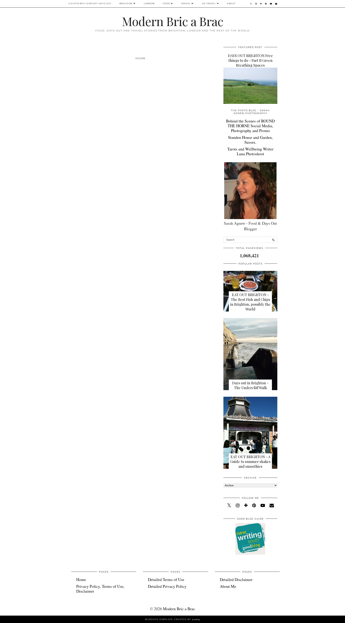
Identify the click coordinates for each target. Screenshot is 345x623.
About (231, 3)
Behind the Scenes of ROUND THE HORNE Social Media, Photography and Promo (250, 125)
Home (141, 58)
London (149, 3)
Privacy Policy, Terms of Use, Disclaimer (100, 589)
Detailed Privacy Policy (167, 586)
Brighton (126, 3)
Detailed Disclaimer (236, 579)
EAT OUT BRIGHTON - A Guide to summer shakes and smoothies (250, 461)
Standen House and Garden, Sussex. (250, 140)
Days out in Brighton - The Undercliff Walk (250, 385)
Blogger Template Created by (172, 619)
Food (166, 3)
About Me (228, 586)
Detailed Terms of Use (166, 579)
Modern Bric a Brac (172, 21)
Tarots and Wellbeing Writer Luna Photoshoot (250, 151)
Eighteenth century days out (90, 3)
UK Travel (209, 3)
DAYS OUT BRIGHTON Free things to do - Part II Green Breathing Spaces (250, 60)
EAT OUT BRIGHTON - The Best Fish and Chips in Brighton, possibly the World (250, 302)
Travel (186, 3)
